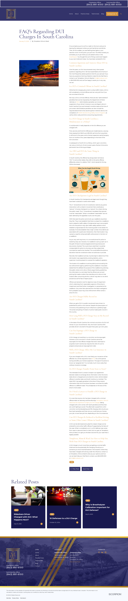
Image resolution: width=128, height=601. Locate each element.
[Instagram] (105, 552)
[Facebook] (99, 552)
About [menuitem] (77, 14)
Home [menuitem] (71, 14)
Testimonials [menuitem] (95, 14)
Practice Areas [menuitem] (85, 14)
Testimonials (39, 560)
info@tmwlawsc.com (101, 78)
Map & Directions (59, 559)
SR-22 (94, 358)
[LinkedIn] (102, 552)
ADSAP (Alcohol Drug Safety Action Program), (92, 113)
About (37, 555)
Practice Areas (39, 558)
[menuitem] (8, 598)
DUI (72, 462)
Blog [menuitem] (102, 14)
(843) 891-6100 (94, 4)
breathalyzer (73, 57)
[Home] (11, 14)
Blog (36, 563)
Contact (37, 566)
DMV (77, 102)
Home (37, 552)
